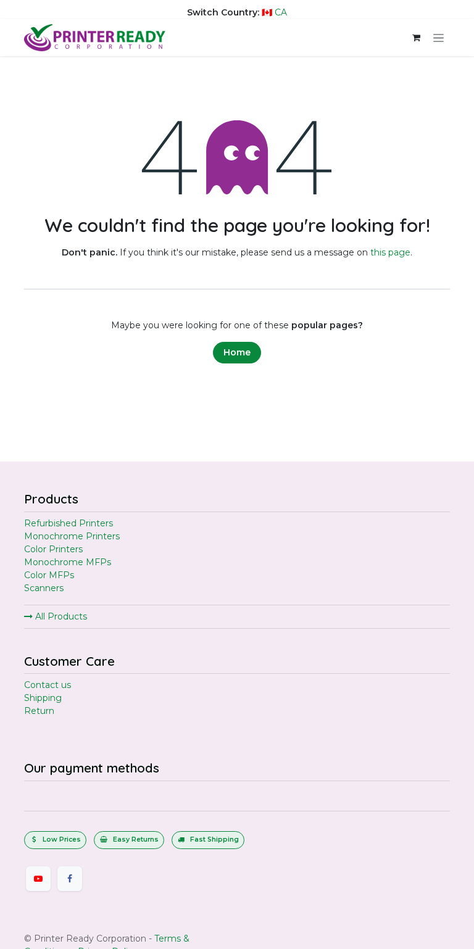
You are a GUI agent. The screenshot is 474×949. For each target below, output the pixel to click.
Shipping (43, 697)
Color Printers (53, 549)
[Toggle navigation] (438, 37)
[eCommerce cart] (416, 38)
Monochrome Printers (72, 536)
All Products (60, 616)
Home (237, 352)
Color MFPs (49, 575)
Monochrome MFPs (67, 562)
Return (39, 710)
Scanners (44, 588)
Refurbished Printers (68, 523)
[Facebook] (69, 878)
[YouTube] (38, 878)
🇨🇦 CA (274, 12)
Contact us (47, 684)
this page (390, 252)
